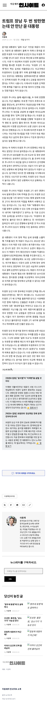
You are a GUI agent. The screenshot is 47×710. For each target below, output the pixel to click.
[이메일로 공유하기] (23, 505)
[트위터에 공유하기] (4, 505)
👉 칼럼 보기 (32, 407)
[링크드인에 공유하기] (17, 505)
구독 (10, 579)
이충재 (23, 517)
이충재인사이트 (9, 496)
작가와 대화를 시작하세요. (25, 473)
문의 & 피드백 (7, 695)
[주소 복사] (29, 505)
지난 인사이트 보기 (8, 699)
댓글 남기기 (25, 39)
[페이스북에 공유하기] (11, 505)
